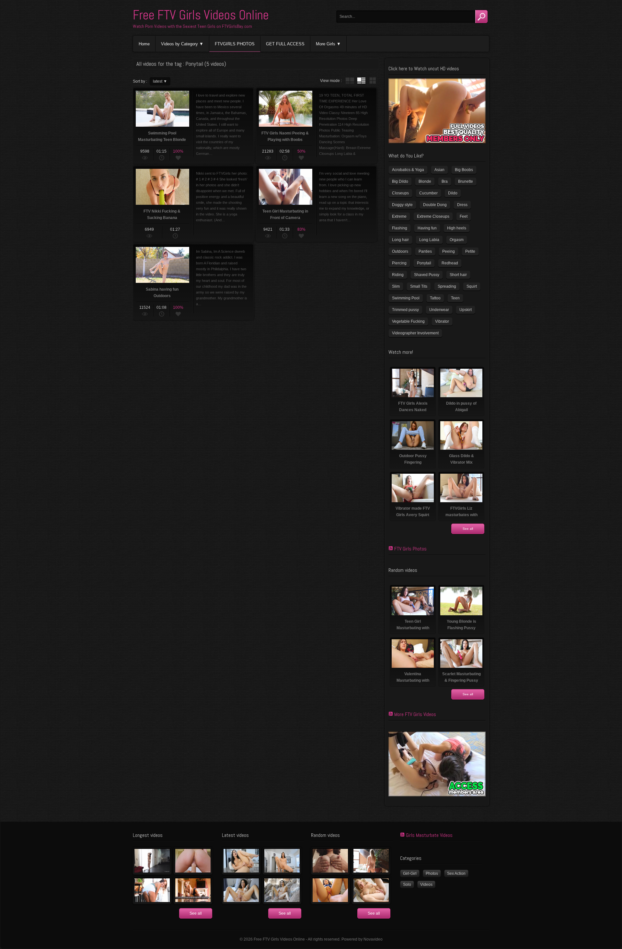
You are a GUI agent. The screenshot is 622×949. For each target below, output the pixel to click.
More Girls (325, 43)
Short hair (458, 274)
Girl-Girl (410, 873)
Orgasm (457, 239)
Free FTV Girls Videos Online (201, 15)
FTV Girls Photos (410, 548)
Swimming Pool (406, 298)
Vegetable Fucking (408, 321)
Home (144, 43)
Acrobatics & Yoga (408, 170)
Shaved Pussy (426, 274)
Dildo (452, 193)
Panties (425, 251)
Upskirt (465, 309)
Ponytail (424, 263)
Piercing (399, 263)
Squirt (471, 286)
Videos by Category (179, 43)
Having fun (427, 228)
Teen (455, 298)
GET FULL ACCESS (285, 43)
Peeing (448, 251)
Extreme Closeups (433, 216)
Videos (426, 884)
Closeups (400, 193)
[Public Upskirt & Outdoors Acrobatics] (152, 890)
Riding (398, 274)
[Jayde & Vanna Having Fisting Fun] (193, 861)
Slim (396, 286)
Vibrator (442, 321)
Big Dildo (400, 181)
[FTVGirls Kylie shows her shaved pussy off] (371, 890)
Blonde (425, 181)
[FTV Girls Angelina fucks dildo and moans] (241, 861)
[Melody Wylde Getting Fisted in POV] (330, 890)
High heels (456, 228)
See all (468, 528)
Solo (407, 884)
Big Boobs (464, 170)
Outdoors (400, 251)
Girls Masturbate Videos (429, 835)
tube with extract (361, 81)
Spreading (447, 286)
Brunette (465, 181)
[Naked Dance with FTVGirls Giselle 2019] (193, 890)
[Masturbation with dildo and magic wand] (241, 890)
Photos (432, 873)
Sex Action (456, 873)
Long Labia (429, 239)
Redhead (450, 263)
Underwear (439, 309)
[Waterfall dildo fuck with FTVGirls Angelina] (282, 890)
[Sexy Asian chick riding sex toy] (282, 861)
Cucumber (428, 193)
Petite (470, 251)
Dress (462, 205)
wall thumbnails (372, 81)
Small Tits (418, 286)
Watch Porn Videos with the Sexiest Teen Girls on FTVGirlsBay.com (192, 26)
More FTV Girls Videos (415, 714)
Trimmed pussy (405, 309)
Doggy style (402, 205)
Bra (445, 181)
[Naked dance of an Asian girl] (152, 861)
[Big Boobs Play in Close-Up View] (330, 861)
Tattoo (435, 298)
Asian (439, 170)
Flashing (399, 228)
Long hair (400, 239)
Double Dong (435, 205)
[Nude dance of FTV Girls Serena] (371, 861)
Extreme (399, 216)
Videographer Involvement (415, 333)
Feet (463, 216)
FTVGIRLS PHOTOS (235, 43)
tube (350, 81)
